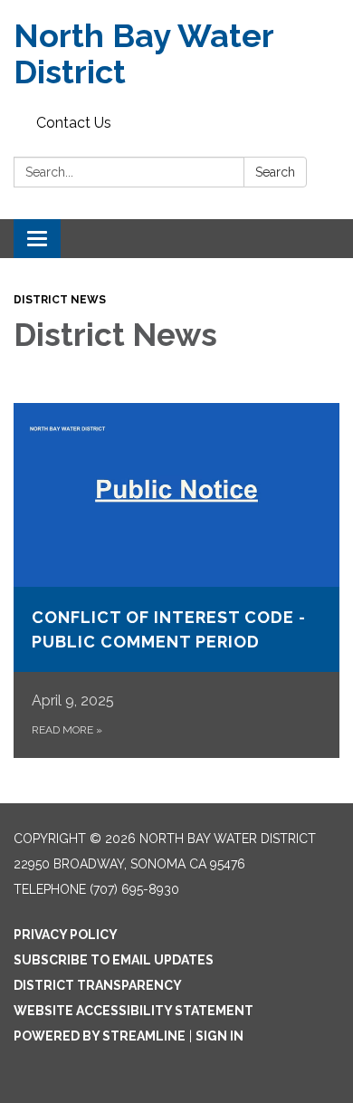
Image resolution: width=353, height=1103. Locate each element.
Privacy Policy (66, 934)
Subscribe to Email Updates (114, 960)
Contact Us (73, 122)
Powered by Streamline (100, 1036)
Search (275, 172)
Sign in (219, 1036)
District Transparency (98, 985)
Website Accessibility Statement (133, 1010)
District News (60, 299)
